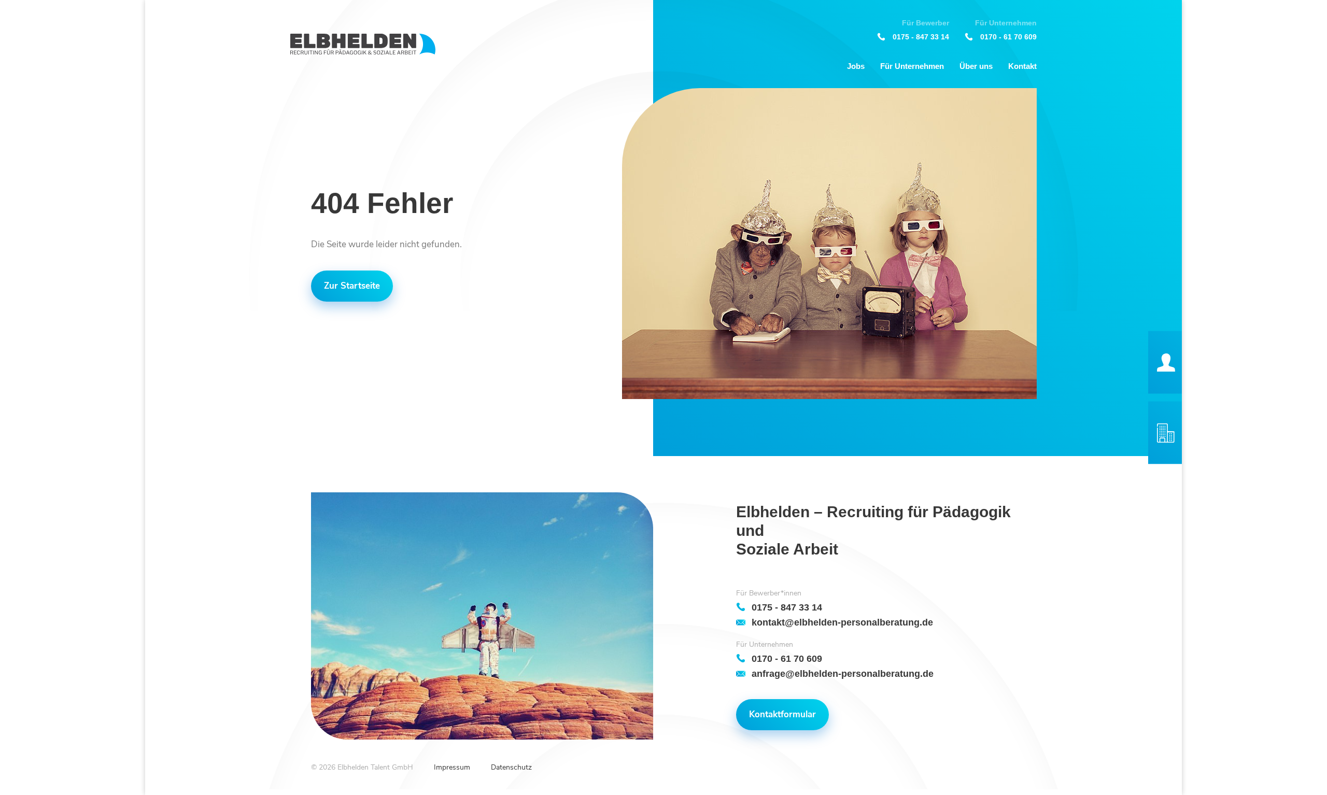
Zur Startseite (352, 286)
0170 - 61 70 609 (1008, 36)
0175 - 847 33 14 (921, 36)
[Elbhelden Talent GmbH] (362, 44)
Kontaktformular (782, 714)
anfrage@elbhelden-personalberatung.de (843, 673)
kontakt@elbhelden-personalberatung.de (842, 622)
